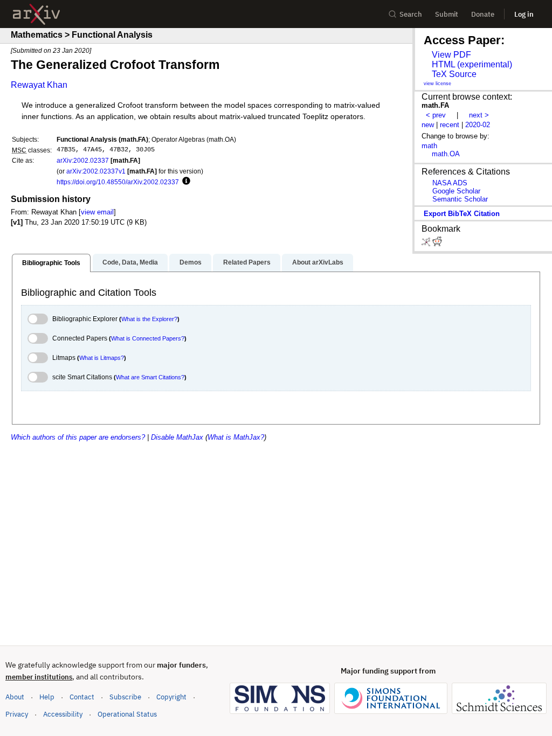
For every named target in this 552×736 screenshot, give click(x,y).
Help (46, 697)
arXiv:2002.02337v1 (96, 171)
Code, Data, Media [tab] (130, 262)
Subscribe (125, 697)
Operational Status (127, 714)
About (14, 697)
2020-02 (477, 125)
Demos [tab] (191, 262)
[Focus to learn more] (184, 181)
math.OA (446, 154)
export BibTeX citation (462, 214)
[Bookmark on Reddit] (437, 244)
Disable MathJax (177, 437)
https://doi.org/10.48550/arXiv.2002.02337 (118, 181)
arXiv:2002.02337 (83, 160)
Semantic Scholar (460, 199)
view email (97, 212)
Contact (82, 697)
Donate (482, 14)
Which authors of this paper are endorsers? (78, 437)
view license (437, 83)
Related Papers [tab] (247, 262)
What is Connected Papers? (147, 338)
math (429, 146)
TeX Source (454, 74)
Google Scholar (456, 191)
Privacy (16, 714)
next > (479, 115)
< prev (436, 115)
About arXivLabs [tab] (317, 262)
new (428, 125)
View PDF (451, 54)
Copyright (171, 697)
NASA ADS (449, 183)
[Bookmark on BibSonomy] (427, 244)
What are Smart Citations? (150, 377)
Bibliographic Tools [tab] (51, 263)
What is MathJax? (236, 437)
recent (449, 125)
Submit (446, 14)
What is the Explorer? (149, 319)
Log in (524, 14)
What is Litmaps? (101, 358)
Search (410, 14)
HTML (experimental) (472, 64)
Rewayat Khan (39, 84)
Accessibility (62, 714)
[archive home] (36, 14)
